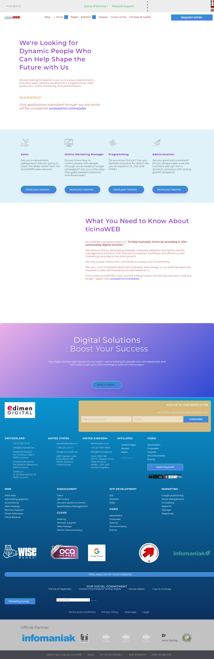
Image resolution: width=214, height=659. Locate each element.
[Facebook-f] (9, 426)
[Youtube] (55, 426)
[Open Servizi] (66, 17)
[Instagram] (27, 426)
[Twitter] (18, 426)
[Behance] (46, 426)
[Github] (64, 426)
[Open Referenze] (94, 17)
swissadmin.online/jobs (67, 108)
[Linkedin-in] (36, 426)
